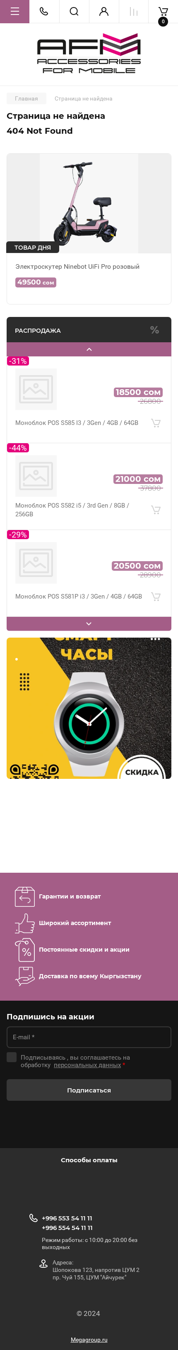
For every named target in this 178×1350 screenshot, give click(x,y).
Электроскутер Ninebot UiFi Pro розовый (77, 266)
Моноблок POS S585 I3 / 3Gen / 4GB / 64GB (76, 423)
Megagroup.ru (89, 1339)
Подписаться (89, 1090)
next (89, 624)
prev (89, 349)
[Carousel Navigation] (89, 349)
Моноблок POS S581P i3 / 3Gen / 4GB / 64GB (78, 596)
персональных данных (87, 1065)
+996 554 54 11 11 (67, 1228)
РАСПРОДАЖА (38, 330)
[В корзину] (156, 423)
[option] (33, 831)
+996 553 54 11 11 (67, 1218)
